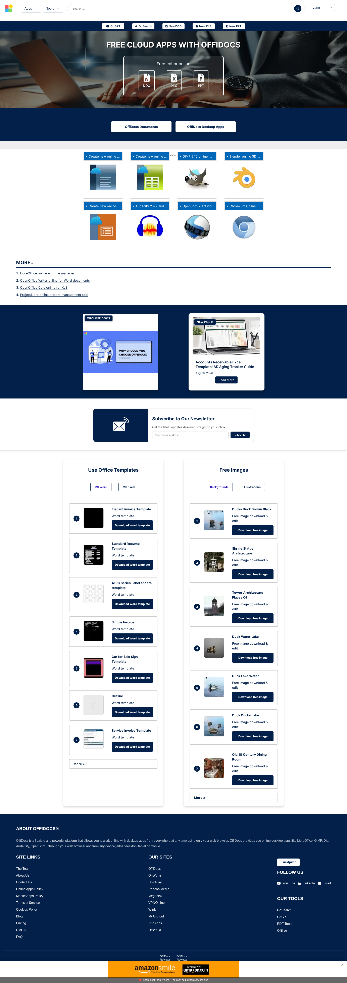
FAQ (19, 937)
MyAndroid (156, 916)
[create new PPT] (103, 227)
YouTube (288, 883)
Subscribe (240, 435)
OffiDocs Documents (141, 127)
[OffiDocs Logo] (9, 8)
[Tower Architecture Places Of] (215, 615)
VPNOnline (156, 902)
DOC (146, 86)
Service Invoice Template (131, 730)
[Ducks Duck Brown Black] (215, 529)
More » (79, 764)
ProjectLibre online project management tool (54, 295)
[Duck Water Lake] (215, 657)
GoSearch (284, 910)
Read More (226, 380)
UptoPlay (155, 882)
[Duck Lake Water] (215, 696)
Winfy (152, 909)
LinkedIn (309, 883)
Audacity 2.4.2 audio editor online (161, 206)
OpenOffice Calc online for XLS (43, 287)
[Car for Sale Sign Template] (95, 677)
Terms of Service (28, 902)
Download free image (252, 530)
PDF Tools (284, 923)
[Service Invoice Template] (95, 748)
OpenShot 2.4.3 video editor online (209, 206)
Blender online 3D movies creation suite (260, 156)
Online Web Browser (253, 206)
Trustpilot (288, 862)
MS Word (101, 487)
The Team (23, 868)
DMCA (21, 930)
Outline (117, 696)
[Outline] (95, 714)
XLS (174, 86)
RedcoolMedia (158, 889)
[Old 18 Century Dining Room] (215, 777)
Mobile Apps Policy (29, 896)
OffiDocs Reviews (165, 958)
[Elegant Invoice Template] (95, 527)
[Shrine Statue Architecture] (215, 571)
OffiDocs (154, 868)
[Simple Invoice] (95, 640)
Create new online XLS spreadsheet (163, 156)
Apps (28, 8)
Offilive (282, 930)
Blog (19, 916)
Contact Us (24, 882)
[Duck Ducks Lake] (215, 735)
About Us (22, 875)
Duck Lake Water (245, 676)
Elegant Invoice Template (131, 509)
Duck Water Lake (245, 637)
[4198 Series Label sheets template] (95, 603)
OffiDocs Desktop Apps (205, 127)
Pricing (21, 923)
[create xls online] (150, 177)
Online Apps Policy (29, 889)
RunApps (155, 923)
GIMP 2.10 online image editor (205, 156)
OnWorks (155, 875)
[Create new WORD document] (103, 177)
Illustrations (252, 487)
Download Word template (132, 525)
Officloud (154, 930)
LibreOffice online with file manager (47, 273)
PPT (201, 86)
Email (327, 883)
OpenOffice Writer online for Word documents (55, 280)
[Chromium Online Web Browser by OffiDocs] (244, 227)
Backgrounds (219, 487)
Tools (50, 8)
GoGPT (282, 917)
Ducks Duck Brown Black (251, 509)
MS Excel (129, 487)
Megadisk (155, 896)
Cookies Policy (27, 909)
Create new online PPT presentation (116, 206)
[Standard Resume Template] (95, 564)
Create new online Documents (111, 156)
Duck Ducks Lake (245, 715)
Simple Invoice (123, 622)
